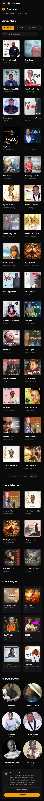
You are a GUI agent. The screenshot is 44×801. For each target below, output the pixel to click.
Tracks (33, 28)
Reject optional (22, 789)
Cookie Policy (29, 784)
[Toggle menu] (4, 3)
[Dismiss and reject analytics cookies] (39, 772)
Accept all (22, 795)
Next (31, 476)
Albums (9, 28)
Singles (22, 28)
